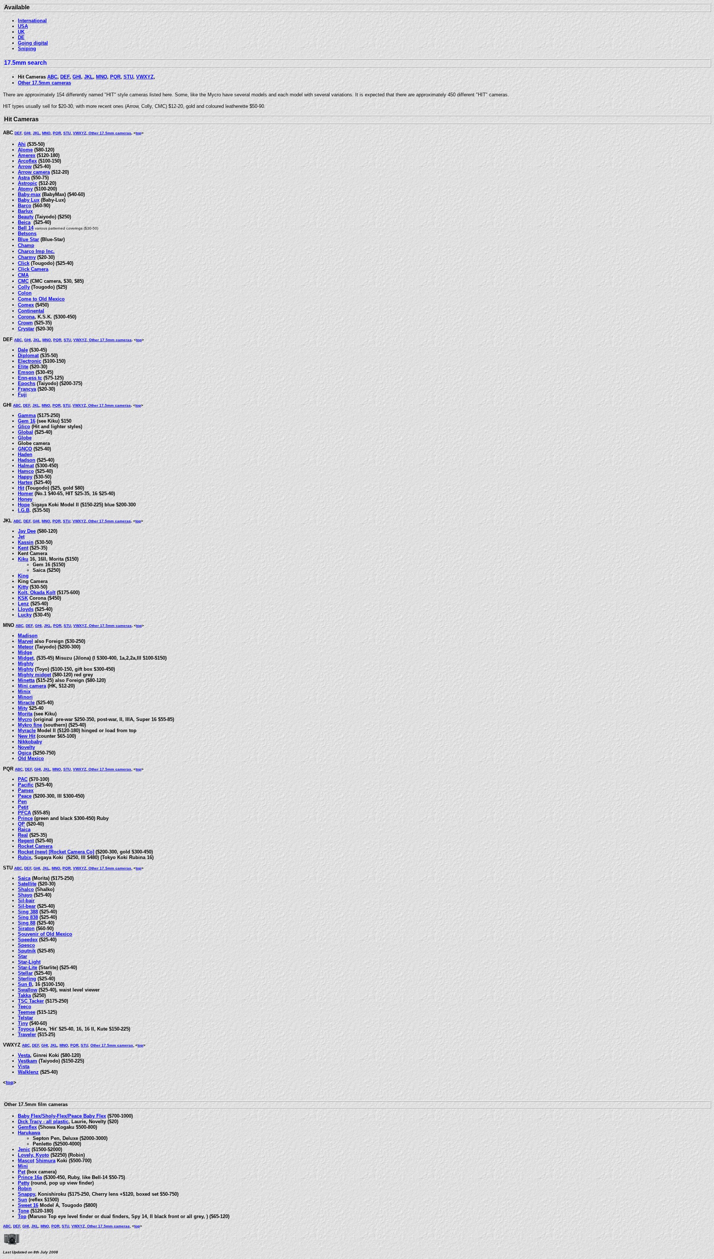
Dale (23, 350)
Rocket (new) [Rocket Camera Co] (56, 852)
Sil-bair (26, 900)
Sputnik (27, 951)
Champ (26, 245)
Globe (25, 438)
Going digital (33, 43)
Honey (25, 499)
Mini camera (32, 686)
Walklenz (28, 1072)
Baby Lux (28, 200)
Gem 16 (26, 421)
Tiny (23, 1023)
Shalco (26, 889)
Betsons (27, 233)
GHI (77, 77)
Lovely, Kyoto (33, 1155)
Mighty (25, 663)
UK (21, 32)
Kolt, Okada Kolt (36, 592)
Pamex (25, 790)
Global (25, 432)
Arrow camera (34, 172)
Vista (23, 1066)
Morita (25, 714)
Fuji (22, 394)
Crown (25, 323)
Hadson (26, 460)
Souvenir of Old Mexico (45, 934)
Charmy (27, 257)
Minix (24, 691)
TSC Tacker (31, 1001)
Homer (25, 493)
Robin (25, 1188)
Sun (22, 1199)
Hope (24, 504)
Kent (23, 548)
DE (21, 37)
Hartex (25, 482)
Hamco (26, 471)
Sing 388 (28, 911)
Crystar (26, 328)
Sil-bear (27, 906)
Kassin (25, 542)
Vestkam (27, 1061)
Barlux (25, 211)
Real (23, 835)
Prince (25, 818)
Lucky (25, 615)
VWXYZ (145, 77)
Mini (23, 1166)
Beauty (25, 217)
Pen (22, 801)
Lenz (23, 603)
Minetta (26, 680)
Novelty (26, 747)
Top (22, 1216)
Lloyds (25, 609)
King (23, 576)
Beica (24, 222)
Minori (25, 697)
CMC (23, 281)
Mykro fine (30, 725)
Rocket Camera (35, 846)
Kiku (23, 559)
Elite (23, 366)
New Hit (26, 736)
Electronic (29, 361)
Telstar (25, 1018)
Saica (24, 878)
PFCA (24, 813)
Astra (24, 177)
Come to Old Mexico (41, 299)
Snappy (26, 1194)
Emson (26, 372)
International (32, 20)
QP (21, 824)
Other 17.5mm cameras (44, 83)
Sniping (27, 48)
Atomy (25, 189)
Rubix (24, 857)
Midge (25, 652)
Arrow (25, 166)
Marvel (25, 641)
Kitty (23, 587)
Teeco (24, 1006)
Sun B (25, 984)
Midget (25, 658)
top (138, 133)
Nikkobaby (30, 741)
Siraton (26, 928)
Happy (25, 477)
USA (23, 26)
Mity (23, 708)
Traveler (27, 1034)
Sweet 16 (28, 1205)
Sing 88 (26, 923)
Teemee (26, 1012)
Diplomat (28, 355)
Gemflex (27, 1127)
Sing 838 (28, 917)
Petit (23, 807)
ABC (52, 77)
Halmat (26, 465)
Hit (21, 488)
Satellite (27, 884)
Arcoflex (27, 161)
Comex (26, 305)
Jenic (24, 1149)
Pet (21, 1172)
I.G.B (23, 510)
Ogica (24, 753)
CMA (23, 275)
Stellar (25, 973)
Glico (24, 426)
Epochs (26, 383)
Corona (26, 317)
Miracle (26, 702)
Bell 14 (25, 228)
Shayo (25, 895)
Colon (25, 293)
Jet (21, 536)
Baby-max (29, 194)
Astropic (27, 183)
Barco (24, 205)
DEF (65, 77)
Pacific (25, 785)
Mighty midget (34, 674)
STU (128, 77)
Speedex (28, 939)
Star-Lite (27, 967)
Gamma (27, 415)
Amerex (26, 155)
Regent (26, 840)
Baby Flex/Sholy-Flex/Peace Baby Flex (62, 1116)
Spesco (26, 945)
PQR (115, 77)
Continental (31, 311)
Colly (24, 287)
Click (23, 263)
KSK (23, 598)
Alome (25, 150)
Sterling (27, 978)
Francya (27, 389)
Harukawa (29, 1132)
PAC (23, 779)
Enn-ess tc (30, 378)
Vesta (24, 1055)
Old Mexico (31, 758)
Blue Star (28, 239)
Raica (24, 829)
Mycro (25, 719)
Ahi (22, 144)
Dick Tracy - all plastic (43, 1121)
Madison (28, 635)
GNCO (25, 449)
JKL (88, 77)
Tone (23, 1211)
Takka (24, 995)
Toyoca (26, 1029)
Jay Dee (27, 531)
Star (22, 956)
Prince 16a (30, 1177)
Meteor (25, 647)
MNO (101, 77)
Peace (25, 796)
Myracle (27, 730)
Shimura (45, 1160)
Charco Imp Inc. (36, 251)
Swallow (27, 990)
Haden (25, 454)
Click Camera (33, 269)
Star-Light (29, 962)
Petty (23, 1183)
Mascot (26, 1160)
